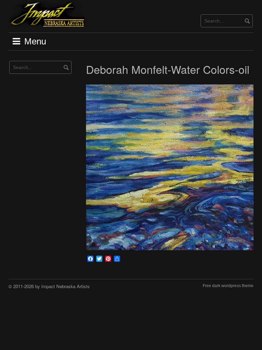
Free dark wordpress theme (228, 285)
